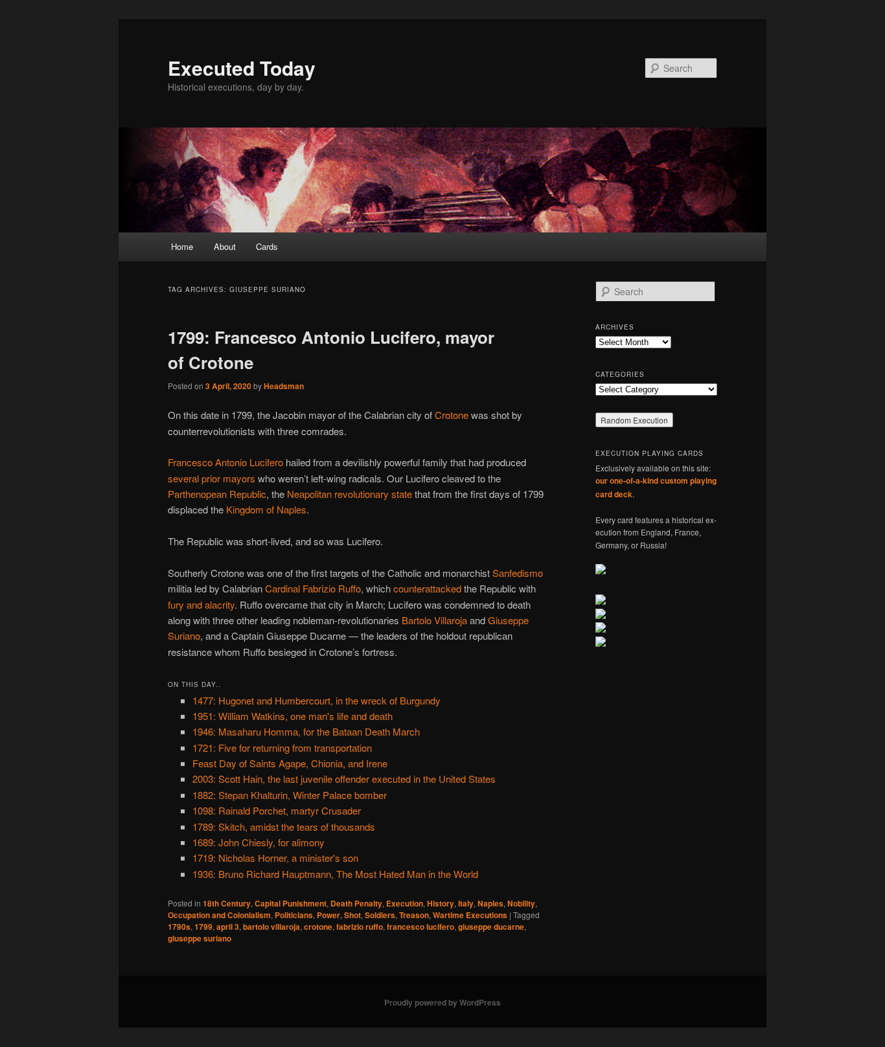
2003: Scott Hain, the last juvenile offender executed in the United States (344, 778)
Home (182, 246)
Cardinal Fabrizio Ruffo (313, 588)
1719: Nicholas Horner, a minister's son (275, 857)
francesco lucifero (420, 926)
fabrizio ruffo (359, 926)
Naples (490, 903)
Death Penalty (356, 903)
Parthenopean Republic (217, 494)
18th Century (227, 903)
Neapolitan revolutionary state (349, 494)
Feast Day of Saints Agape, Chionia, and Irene (289, 763)
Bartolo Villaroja (434, 620)
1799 (203, 926)
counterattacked (427, 588)
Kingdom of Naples (266, 509)
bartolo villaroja (271, 926)
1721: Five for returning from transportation (282, 747)
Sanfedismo (517, 573)
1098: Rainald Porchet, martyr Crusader (276, 810)
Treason (414, 915)
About (225, 246)
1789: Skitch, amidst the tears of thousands (283, 826)
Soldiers (380, 915)
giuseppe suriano (199, 938)
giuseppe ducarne (491, 926)
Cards (267, 246)
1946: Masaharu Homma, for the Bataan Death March (306, 731)
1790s (179, 926)
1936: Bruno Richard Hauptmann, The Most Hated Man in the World (335, 874)
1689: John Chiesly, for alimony (258, 842)
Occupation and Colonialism (219, 915)
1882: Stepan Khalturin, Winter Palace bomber (289, 795)
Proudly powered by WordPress (442, 1002)
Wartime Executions (470, 915)
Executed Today (242, 68)
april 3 (227, 926)
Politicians (294, 915)
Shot (352, 915)
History (440, 903)
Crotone (451, 415)
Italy (466, 903)
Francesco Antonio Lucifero (225, 462)
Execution (404, 903)
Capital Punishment (291, 903)
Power (328, 915)
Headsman (284, 386)
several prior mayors (211, 478)
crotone (318, 926)
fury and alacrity (201, 604)
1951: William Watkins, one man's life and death (292, 716)
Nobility (521, 903)
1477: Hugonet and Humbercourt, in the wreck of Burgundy (316, 700)
